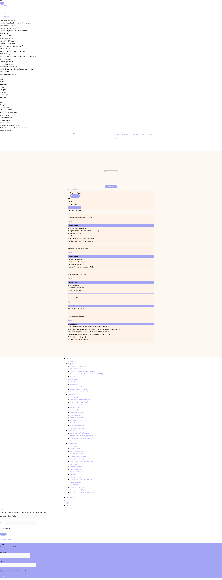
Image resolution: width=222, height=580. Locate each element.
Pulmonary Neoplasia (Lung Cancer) (82, 371)
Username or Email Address (8, 516)
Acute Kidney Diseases (77, 454)
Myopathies (74, 384)
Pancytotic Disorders (77, 441)
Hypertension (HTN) (77, 405)
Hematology (72, 431)
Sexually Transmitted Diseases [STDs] (82, 492)
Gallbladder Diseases (77, 425)
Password (3, 523)
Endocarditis (74, 485)
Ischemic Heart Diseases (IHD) (80, 402)
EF (5, 14)
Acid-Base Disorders (77, 451)
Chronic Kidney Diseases (78, 456)
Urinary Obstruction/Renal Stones (81, 462)
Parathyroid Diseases (77, 472)
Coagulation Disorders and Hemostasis (83, 438)
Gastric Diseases (75, 415)
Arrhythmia (74, 397)
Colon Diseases (75, 423)
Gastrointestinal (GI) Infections (80, 490)
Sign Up (116, 138)
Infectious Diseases (74, 482)
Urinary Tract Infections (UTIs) (80, 459)
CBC (5, 6)
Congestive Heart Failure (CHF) (80, 400)
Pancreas (73, 474)
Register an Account (6, 549)
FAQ (143, 134)
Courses (116, 134)
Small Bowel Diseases (77, 418)
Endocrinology (73, 464)
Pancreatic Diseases (77, 428)
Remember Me (6, 529)
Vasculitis (73, 382)
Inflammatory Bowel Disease (79, 420)
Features (125, 134)
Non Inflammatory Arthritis (79, 389)
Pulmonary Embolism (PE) (79, 366)
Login (150, 134)
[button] (111, 186)
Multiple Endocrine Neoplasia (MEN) (82, 480)
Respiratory (72, 364)
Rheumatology (73, 379)
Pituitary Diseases (76, 467)
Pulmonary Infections (77, 487)
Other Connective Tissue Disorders (82, 392)
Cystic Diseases (75, 449)
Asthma (72, 377)
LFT (5, 8)
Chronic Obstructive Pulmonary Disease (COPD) (86, 374)
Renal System (72, 443)
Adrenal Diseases (76, 477)
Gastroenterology (74, 410)
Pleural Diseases (75, 369)
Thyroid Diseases (75, 469)
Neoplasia (73, 446)
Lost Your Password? (6, 539)
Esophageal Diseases (77, 413)
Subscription (135, 134)
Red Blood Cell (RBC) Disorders (80, 433)
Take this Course (74, 207)
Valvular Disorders (76, 407)
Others (6, 16)
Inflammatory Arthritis (77, 387)
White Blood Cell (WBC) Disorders (81, 436)
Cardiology (71, 395)
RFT (5, 11)
